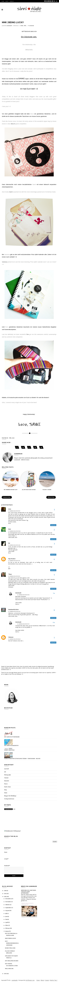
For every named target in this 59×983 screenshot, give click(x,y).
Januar (7, 931)
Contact (12, 1)
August (7, 910)
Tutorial (6, 778)
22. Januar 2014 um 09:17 (14, 511)
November (8, 901)
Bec (9, 543)
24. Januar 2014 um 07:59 (23, 624)
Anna (9, 509)
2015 (5, 893)
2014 (5, 896)
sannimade (9, 25)
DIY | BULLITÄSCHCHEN (11, 960)
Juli (6, 913)
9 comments (31, 25)
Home (3, 1)
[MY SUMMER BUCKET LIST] (10, 479)
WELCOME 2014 (9, 968)
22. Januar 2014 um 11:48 (14, 545)
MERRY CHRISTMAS (9, 750)
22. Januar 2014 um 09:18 (14, 531)
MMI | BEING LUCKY (10, 938)
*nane (10, 574)
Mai (6, 919)
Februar (7, 928)
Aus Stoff (6, 768)
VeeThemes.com (30, 980)
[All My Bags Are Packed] (29, 479)
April (6, 922)
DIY (5, 772)
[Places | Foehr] (47, 479)
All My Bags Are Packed (29, 489)
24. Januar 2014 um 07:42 (14, 611)
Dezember (8, 898)
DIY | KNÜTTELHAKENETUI (11, 745)
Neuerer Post (6, 497)
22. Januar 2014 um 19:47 (14, 576)
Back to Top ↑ (53, 980)
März (6, 925)
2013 (5, 973)
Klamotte (6, 780)
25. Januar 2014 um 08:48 (14, 639)
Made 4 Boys (7, 787)
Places (6, 784)
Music (5, 792)
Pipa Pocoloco (11, 558)
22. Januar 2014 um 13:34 (14, 560)
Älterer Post (51, 497)
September (8, 907)
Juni (6, 916)
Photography (7, 775)
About (6, 1)
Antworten (53, 525)
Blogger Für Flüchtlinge (10, 796)
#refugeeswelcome (9, 799)
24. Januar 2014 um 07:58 (23, 594)
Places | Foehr (47, 489)
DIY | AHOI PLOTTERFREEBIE (12, 737)
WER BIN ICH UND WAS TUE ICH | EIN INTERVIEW (28, 892)
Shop (5, 789)
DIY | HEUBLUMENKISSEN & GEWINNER (12, 943)
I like (22, 25)
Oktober (7, 904)
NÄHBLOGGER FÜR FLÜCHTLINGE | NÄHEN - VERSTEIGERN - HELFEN (22, 758)
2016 (5, 890)
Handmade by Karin (13, 609)
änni (9, 529)
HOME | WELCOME (10, 948)
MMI (25, 25)
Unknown (10, 637)
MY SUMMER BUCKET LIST (10, 489)
